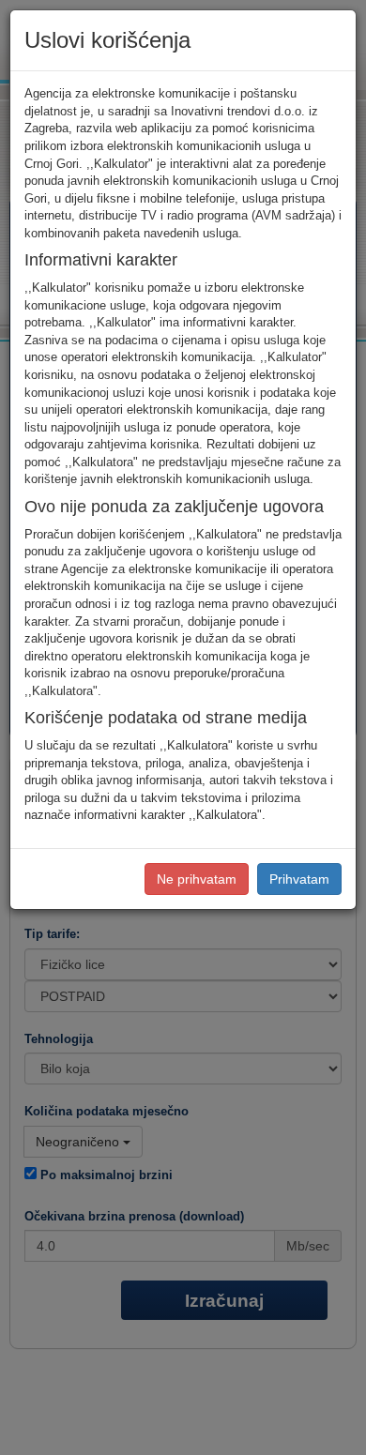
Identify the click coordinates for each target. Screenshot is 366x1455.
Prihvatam (299, 879)
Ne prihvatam (196, 879)
